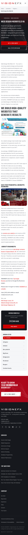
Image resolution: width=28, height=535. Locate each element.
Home (2, 8)
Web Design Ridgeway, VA (8, 305)
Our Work (3, 496)
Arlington (5, 342)
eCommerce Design (5, 446)
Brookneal (5, 360)
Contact (3, 507)
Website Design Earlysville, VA (9, 302)
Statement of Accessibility (7, 522)
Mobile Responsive (5, 443)
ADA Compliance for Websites (8, 477)
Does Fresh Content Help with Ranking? (10, 482)
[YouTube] (12, 427)
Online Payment (20, 522)
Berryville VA (6, 349)
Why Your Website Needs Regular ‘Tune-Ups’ (11, 480)
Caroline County (7, 368)
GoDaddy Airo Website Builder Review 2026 (11, 474)
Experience (3, 501)
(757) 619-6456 (14, 321)
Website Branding (5, 452)
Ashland (5, 345)
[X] (6, 427)
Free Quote (3, 510)
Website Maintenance (6, 457)
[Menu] (25, 3)
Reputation (3, 499)
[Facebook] (2, 427)
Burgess (5, 364)
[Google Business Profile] (19, 427)
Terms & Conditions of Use (7, 518)
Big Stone (5, 353)
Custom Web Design (6, 440)
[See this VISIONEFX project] (14, 128)
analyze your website (9, 233)
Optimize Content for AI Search (8, 471)
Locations (8, 8)
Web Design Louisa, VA (7, 300)
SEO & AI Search (5, 449)
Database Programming (6, 454)
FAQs (2, 504)
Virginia (15, 8)
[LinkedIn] (9, 427)
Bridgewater (6, 357)
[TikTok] (16, 427)
